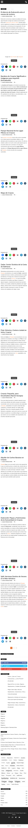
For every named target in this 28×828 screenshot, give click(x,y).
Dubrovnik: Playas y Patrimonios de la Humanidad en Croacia (13, 519)
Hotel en (6, 765)
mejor (2, 770)
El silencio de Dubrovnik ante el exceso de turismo (13, 13)
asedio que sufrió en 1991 (12, 22)
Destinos (21, 760)
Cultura (15, 760)
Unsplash (21, 56)
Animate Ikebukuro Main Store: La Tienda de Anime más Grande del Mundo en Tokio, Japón (13, 745)
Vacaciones (22, 778)
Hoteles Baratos (20, 765)
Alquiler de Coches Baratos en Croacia (12, 458)
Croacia (4, 150)
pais (12, 773)
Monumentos (16, 770)
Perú (2, 804)
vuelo (23, 781)
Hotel (2, 765)
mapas (23, 768)
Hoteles (12, 765)
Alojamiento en (16, 757)
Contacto (13, 825)
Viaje (10, 781)
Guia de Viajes (20, 762)
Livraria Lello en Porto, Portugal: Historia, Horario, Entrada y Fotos (14, 749)
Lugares (14, 768)
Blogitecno (3, 725)
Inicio (9, 9)
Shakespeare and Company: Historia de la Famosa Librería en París (13, 739)
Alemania (14, 5)
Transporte (3, 793)
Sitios (14, 775)
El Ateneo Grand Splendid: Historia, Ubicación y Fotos (12, 742)
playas (9, 533)
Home (8, 825)
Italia (9, 768)
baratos (23, 757)
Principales (8, 775)
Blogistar (3, 723)
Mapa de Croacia (7, 193)
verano (25, 599)
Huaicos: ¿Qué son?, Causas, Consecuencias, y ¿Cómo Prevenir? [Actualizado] (15, 679)
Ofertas (8, 773)
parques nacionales (7, 137)
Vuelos (3, 784)
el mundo (3, 762)
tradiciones (19, 775)
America (18, 5)
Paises (16, 773)
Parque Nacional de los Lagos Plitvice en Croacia (12, 132)
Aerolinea (3, 757)
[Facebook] (9, 817)
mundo (21, 770)
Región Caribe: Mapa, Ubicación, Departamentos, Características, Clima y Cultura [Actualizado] (16, 692)
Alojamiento (10, 757)
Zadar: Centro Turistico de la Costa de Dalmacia (14, 265)
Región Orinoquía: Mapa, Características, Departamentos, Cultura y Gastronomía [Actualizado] (17, 705)
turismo (5, 778)
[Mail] (12, 817)
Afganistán (5, 5)
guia (13, 763)
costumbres (4, 760)
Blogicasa (3, 716)
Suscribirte (23, 669)
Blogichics (3, 720)
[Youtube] (19, 817)
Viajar (4, 781)
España (8, 762)
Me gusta (24, 662)
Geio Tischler (14, 56)
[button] (25, 2)
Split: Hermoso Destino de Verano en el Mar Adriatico (14, 577)
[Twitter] (16, 817)
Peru (21, 773)
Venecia (13, 278)
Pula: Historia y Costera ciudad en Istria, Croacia (14, 331)
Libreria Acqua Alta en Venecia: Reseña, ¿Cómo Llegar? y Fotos (13, 735)
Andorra (22, 5)
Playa (25, 773)
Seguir (24, 665)
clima (16, 353)
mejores (9, 771)
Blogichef (3, 718)
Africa (10, 5)
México (3, 773)
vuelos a (8, 784)
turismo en (13, 778)
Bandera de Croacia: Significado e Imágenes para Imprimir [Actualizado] (13, 78)
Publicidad (19, 825)
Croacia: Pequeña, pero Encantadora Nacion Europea (12, 394)
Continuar (14, 60)
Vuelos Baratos (15, 784)
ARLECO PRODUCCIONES (7, 16)
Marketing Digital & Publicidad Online (9, 727)
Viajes (17, 781)
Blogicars (3, 714)
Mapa (18, 768)
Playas (2, 775)
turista (2, 606)
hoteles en (3, 768)
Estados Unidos (4, 802)
